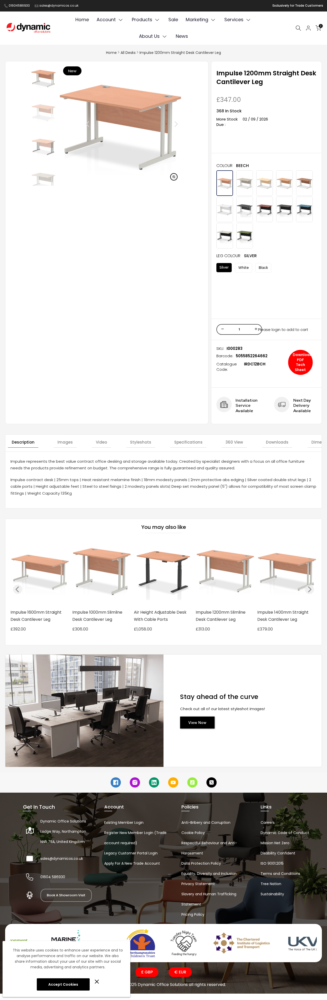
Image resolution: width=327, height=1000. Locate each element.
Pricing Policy (192, 914)
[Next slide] (164, 124)
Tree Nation (271, 883)
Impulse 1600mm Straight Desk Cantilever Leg (36, 615)
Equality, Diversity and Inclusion (209, 873)
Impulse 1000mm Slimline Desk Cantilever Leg (97, 615)
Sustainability (272, 894)
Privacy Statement (198, 883)
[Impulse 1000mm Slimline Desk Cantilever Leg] (102, 573)
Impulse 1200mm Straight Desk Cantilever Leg (180, 52)
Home (111, 52)
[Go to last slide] (76, 124)
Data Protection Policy (201, 863)
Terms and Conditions (280, 873)
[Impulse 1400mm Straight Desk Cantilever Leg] (287, 573)
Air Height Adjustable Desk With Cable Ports (160, 615)
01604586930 (19, 5)
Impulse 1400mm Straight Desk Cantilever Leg (283, 615)
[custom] (116, 782)
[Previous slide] (17, 589)
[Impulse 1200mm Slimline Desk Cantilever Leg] (225, 573)
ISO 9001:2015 (272, 863)
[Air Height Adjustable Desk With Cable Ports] (163, 573)
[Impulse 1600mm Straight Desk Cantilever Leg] (40, 573)
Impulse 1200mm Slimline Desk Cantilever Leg (221, 615)
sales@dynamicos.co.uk (58, 5)
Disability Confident (278, 853)
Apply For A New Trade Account (132, 863)
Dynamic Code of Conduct (285, 832)
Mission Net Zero (275, 843)
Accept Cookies (63, 984)
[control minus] (221, 329)
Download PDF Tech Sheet (302, 362)
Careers (268, 822)
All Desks (128, 52)
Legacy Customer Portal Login (131, 853)
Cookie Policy (193, 832)
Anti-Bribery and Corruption (205, 822)
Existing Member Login (124, 822)
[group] (43, 77)
